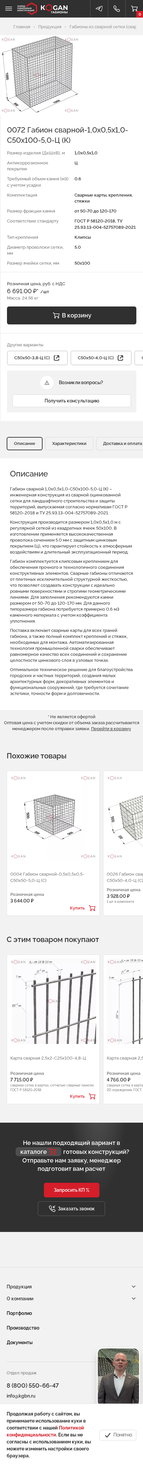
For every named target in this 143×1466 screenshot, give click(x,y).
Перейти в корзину (111, 728)
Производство (23, 1328)
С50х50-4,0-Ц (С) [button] (96, 357)
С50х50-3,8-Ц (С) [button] (32, 357)
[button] (71, 1190)
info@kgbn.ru (21, 1396)
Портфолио (19, 1313)
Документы (20, 1342)
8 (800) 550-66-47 (33, 1385)
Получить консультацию (72, 400)
